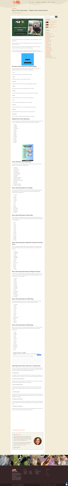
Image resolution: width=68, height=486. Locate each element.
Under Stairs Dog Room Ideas (50, 57)
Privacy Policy (47, 475)
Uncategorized (48, 56)
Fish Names (47, 47)
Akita (46, 32)
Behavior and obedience (49, 36)
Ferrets (47, 46)
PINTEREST (37, 472)
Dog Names (14, 8)
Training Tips (38, 2)
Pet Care (47, 51)
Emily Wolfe (18, 434)
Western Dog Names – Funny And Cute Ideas (19, 429)
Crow (46, 42)
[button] (55, 2)
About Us (52, 2)
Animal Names (48, 33)
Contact (49, 2)
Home (30, 2)
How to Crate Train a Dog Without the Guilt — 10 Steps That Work (53, 22)
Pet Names (47, 52)
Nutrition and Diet (43, 2)
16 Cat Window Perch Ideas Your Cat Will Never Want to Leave (53, 27)
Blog (33, 2)
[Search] (56, 17)
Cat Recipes (48, 41)
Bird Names (47, 37)
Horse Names (48, 48)
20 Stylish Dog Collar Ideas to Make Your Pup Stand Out (53, 24)
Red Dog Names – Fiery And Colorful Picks (18, 430)
